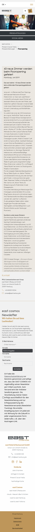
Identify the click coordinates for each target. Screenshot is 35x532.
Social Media (17, 38)
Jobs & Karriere (17, 470)
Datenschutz (17, 521)
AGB (17, 525)
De (3, 4)
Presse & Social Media (17, 477)
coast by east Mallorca (17, 501)
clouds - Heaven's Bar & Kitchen (17, 494)
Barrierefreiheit (17, 528)
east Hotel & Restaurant (18, 491)
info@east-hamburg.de (19, 457)
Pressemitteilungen (17, 33)
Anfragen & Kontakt (17, 474)
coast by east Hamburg (17, 498)
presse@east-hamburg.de (13, 293)
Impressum (17, 518)
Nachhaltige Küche (17, 481)
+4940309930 (19, 454)
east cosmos (6, 44)
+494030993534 (10, 290)
